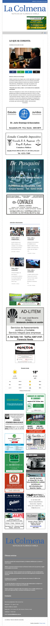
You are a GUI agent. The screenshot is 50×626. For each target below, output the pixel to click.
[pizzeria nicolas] (35, 423)
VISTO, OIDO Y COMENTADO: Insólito (15, 239)
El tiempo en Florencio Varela (25, 390)
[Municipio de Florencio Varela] (14, 402)
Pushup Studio (42, 623)
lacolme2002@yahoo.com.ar (14, 614)
